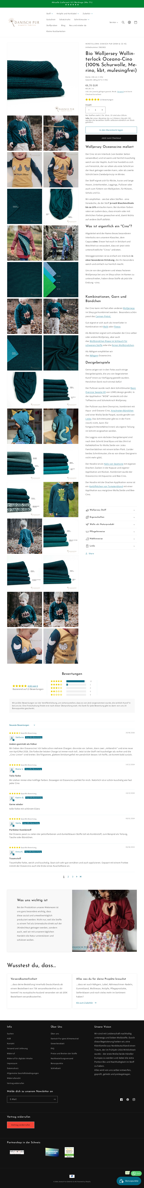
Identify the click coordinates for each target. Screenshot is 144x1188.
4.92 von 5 (33, 686)
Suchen (10, 1033)
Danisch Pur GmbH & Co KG (68, 1182)
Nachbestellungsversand (62, 1058)
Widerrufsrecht (14, 1078)
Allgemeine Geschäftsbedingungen (23, 1073)
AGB (9, 1038)
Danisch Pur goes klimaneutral (65, 1038)
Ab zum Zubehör (84, 1002)
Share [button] (91, 553)
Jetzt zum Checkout (111, 138)
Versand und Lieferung (17, 1048)
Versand (120, 91)
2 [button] (68, 876)
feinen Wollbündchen (123, 345)
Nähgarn (94, 355)
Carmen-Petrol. (103, 316)
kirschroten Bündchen (122, 410)
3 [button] (72, 876)
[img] (23, 733)
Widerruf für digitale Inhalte (19, 1058)
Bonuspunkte (57, 1063)
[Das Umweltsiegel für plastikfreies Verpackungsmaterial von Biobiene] (69, 1156)
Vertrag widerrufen (15, 1083)
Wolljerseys (129, 308)
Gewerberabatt (58, 1043)
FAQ (52, 1048)
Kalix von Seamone (113, 463)
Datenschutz (13, 1068)
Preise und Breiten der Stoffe (64, 1053)
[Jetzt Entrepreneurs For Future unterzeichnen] (52, 1156)
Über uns (55, 1033)
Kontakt (10, 1043)
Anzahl (89, 105)
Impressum (12, 1063)
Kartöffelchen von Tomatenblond (106, 486)
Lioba (88, 418)
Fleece (117, 326)
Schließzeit (56, 1068)
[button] (50, 13)
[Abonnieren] (54, 1099)
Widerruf (11, 1053)
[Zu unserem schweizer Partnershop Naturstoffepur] (17, 1153)
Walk (105, 326)
